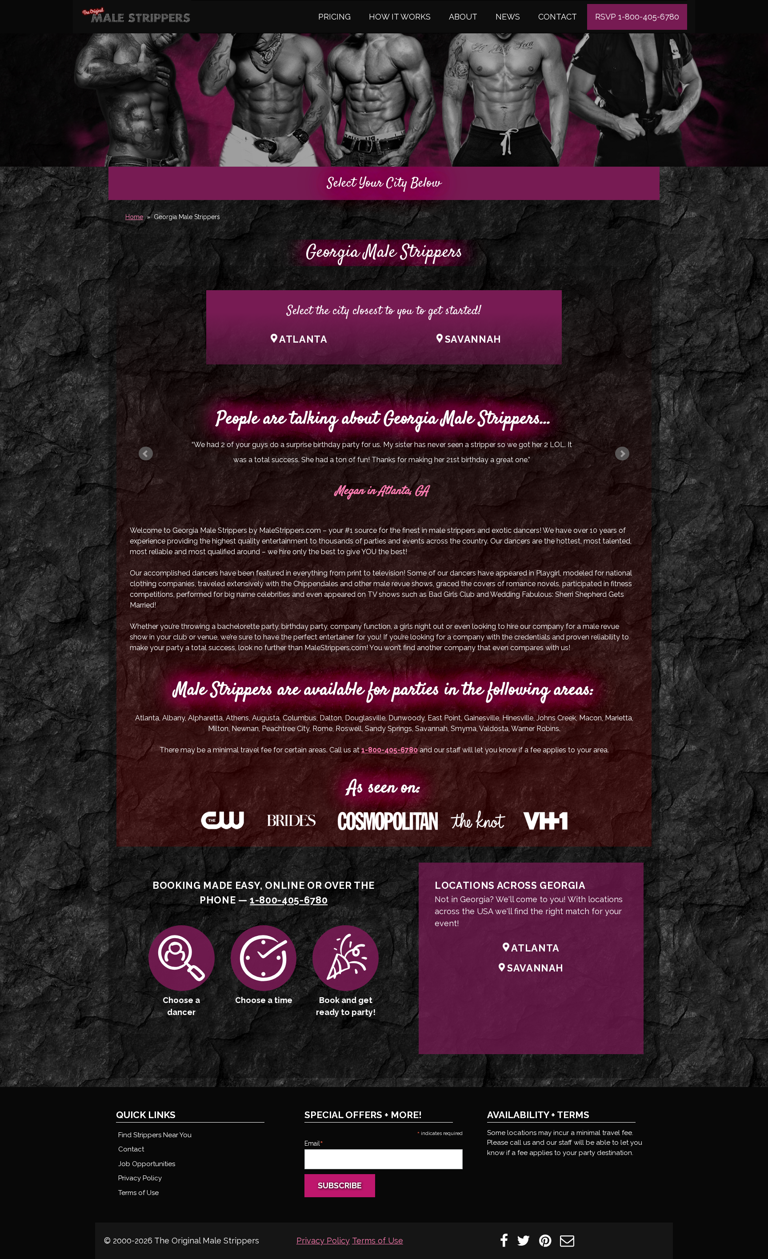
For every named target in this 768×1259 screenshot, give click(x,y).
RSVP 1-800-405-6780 (637, 16)
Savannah (473, 339)
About (463, 16)
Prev (146, 454)
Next (622, 454)
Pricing (334, 16)
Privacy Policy (140, 1178)
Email (313, 1143)
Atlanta (303, 339)
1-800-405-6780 (389, 750)
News (508, 16)
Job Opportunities (146, 1164)
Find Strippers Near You (155, 1135)
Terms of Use (138, 1193)
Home (134, 216)
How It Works (400, 16)
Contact (557, 16)
